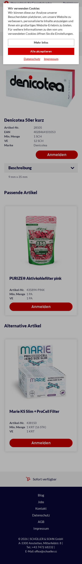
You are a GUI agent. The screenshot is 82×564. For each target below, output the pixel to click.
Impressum (51, 59)
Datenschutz (32, 59)
